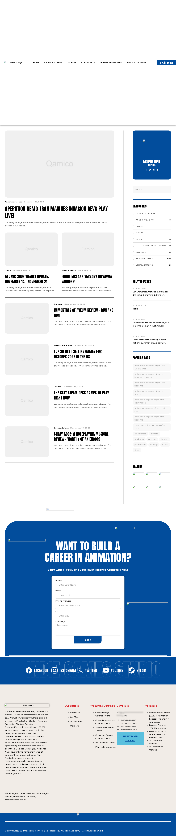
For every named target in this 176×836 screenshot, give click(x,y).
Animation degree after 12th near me (149, 418)
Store (165, 444)
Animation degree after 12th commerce (149, 401)
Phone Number (63, 601)
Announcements (13, 202)
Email (58, 590)
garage (152, 439)
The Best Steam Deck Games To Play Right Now (81, 395)
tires (137, 450)
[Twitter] (150, 170)
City (57, 611)
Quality (154, 444)
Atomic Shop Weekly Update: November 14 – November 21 (27, 279)
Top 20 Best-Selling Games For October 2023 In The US (78, 354)
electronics (140, 434)
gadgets (139, 439)
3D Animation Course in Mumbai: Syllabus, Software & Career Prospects (150, 295)
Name (58, 580)
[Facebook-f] (146, 170)
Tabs (135, 309)
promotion (140, 444)
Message (60, 621)
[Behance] (154, 170)
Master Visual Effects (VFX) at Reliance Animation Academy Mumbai (149, 343)
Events (65, 270)
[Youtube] (157, 170)
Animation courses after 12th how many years (150, 375)
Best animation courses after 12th (150, 426)
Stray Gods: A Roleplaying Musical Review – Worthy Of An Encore (81, 436)
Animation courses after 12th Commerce (150, 367)
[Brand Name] (37, 673)
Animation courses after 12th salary (150, 392)
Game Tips (10, 270)
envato (154, 434)
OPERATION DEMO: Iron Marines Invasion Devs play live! (56, 212)
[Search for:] (152, 189)
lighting (164, 439)
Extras (73, 270)
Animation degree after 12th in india (150, 409)
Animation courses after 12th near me (150, 384)
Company (59, 304)
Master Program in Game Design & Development (159, 734)
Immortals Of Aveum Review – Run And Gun (83, 313)
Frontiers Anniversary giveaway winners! (87, 279)
